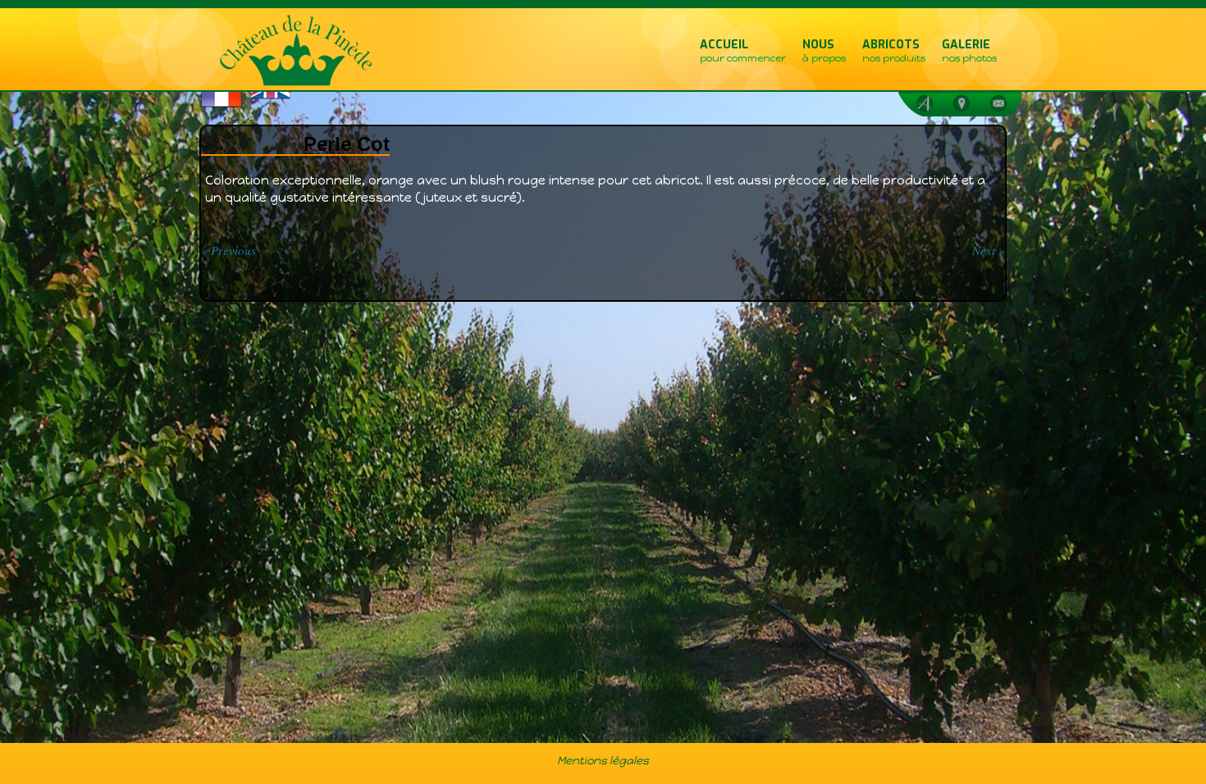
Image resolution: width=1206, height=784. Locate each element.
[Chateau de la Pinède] (294, 51)
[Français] (242, 100)
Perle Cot (347, 144)
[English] (291, 96)
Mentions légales (603, 760)
